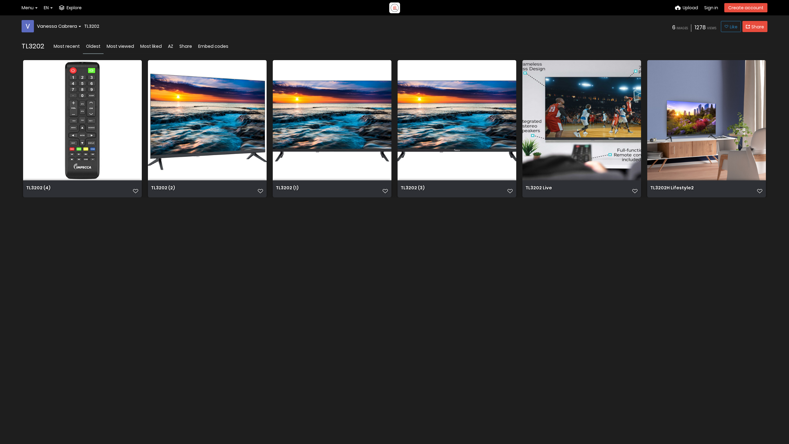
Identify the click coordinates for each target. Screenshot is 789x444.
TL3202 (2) (163, 188)
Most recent (67, 46)
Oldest (93, 46)
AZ (170, 46)
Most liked (151, 46)
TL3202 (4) (38, 188)
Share (185, 46)
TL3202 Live (538, 188)
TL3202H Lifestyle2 (672, 188)
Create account (745, 8)
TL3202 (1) (287, 188)
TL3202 (91, 26)
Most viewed (120, 46)
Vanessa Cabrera (57, 26)
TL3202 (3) (413, 188)
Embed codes (213, 46)
